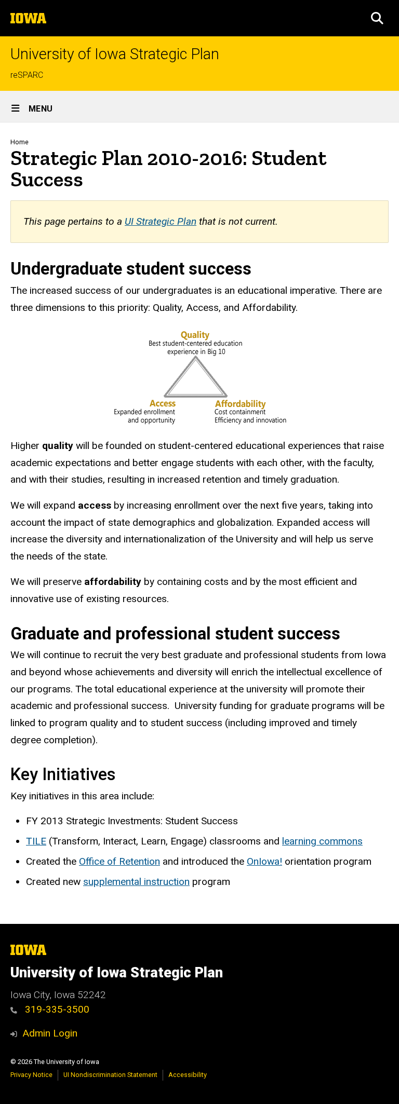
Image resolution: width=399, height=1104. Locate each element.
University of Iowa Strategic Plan (114, 54)
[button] (377, 18)
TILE (36, 841)
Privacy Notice (31, 1075)
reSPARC (26, 75)
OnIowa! (264, 861)
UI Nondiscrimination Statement (110, 1075)
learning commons (322, 841)
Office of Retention (119, 861)
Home (19, 142)
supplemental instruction (136, 882)
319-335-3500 (55, 1009)
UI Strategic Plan (160, 221)
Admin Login (49, 1033)
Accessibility (187, 1075)
